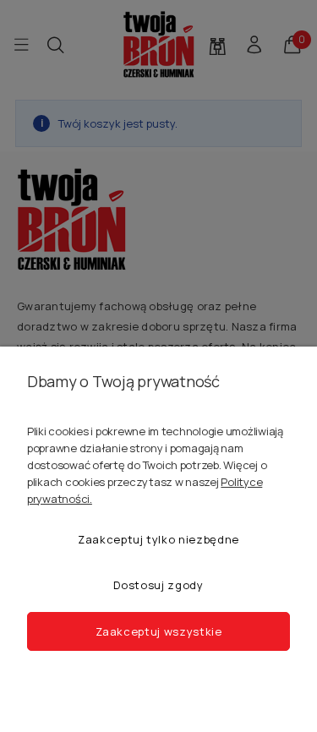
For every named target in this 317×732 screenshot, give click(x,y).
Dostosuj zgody (158, 585)
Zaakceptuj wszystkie (159, 631)
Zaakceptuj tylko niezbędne (158, 539)
